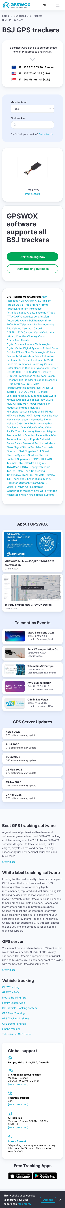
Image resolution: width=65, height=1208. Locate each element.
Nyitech (11, 423)
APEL (38, 300)
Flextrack (36, 360)
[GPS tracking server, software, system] (17, 5)
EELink (20, 352)
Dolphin (11, 352)
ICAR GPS (26, 383)
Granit (21, 375)
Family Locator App (13, 1002)
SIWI (21, 451)
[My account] (52, 5)
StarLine (33, 455)
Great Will (30, 375)
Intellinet (31, 387)
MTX (9, 415)
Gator (10, 367)
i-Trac (10, 383)
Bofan (10, 324)
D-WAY (25, 340)
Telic (20, 463)
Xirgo (32, 494)
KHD (28, 395)
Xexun (24, 494)
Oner (24, 427)
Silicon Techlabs (31, 447)
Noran (47, 419)
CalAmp (16, 328)
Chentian (21, 336)
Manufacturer (19, 102)
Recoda (11, 439)
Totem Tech (23, 470)
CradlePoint (13, 340)
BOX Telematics (23, 324)
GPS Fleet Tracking (13, 1013)
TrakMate (38, 474)
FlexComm (24, 360)
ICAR (17, 383)
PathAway (28, 431)
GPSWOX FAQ (10, 992)
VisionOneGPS (38, 482)
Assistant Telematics (30, 308)
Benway (39, 320)
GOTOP (20, 371)
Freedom (12, 364)
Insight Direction (16, 387)
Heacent (12, 379)
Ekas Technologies (36, 352)
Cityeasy (32, 336)
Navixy (11, 419)
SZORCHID (37, 459)
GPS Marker (33, 371)
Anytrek (29, 300)
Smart (45, 451)
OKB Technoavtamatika (38, 423)
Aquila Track (23, 304)
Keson (21, 395)
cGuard (11, 336)
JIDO (24, 391)
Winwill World (39, 490)
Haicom (51, 375)
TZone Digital (34, 478)
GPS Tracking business (15, 1018)
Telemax (12, 463)
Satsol (18, 443)
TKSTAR (24, 466)
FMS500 (48, 360)
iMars (36, 383)
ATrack (51, 312)
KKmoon (21, 399)
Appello (11, 304)
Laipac (30, 399)
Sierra (10, 447)
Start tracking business (32, 269)
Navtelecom (23, 419)
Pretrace (12, 435)
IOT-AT (41, 387)
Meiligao (24, 407)
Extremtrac (48, 356)
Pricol (21, 435)
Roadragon (22, 439)
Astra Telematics (16, 312)
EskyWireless (26, 356)
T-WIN (48, 459)
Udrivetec (12, 482)
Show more (8, 861)
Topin (47, 466)
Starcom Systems (17, 455)
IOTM (49, 387)
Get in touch (46, 134)
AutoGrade (13, 320)
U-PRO (47, 478)
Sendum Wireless (44, 443)
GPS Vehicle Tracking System (19, 1007)
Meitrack (35, 407)
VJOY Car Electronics (30, 486)
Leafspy (40, 399)
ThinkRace (13, 466)
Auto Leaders (31, 316)
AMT (21, 300)
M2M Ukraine (14, 403)
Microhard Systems (18, 411)
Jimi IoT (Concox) (38, 391)
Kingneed (36, 395)
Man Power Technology (37, 403)
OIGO (20, 423)
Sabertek (45, 439)
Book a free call (17, 1141)
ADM (44, 296)
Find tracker (18, 118)
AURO (18, 316)
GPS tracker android (14, 1023)
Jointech (12, 395)
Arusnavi (12, 308)
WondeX (52, 490)
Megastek (12, 407)
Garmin (48, 364)
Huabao (39, 379)
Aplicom (46, 300)
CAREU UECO (15, 332)
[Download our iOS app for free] (20, 1176)
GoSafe (11, 371)
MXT (29, 415)
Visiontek (12, 486)
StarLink (43, 455)
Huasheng (51, 379)
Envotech (12, 356)
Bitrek (47, 320)
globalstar (43, 367)
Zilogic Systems (45, 494)
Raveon (40, 435)
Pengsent (40, 431)
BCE (31, 320)
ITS (19, 391)
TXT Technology (16, 478)
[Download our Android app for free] (45, 1176)
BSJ (9, 328)
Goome (54, 367)
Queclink (30, 435)
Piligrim (51, 431)
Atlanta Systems (36, 312)
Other (48, 427)
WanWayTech (14, 490)
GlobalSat (30, 367)
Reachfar (50, 435)
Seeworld (28, 443)
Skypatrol (30, 451)
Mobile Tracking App (14, 997)
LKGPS (50, 399)
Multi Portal (19, 415)
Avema (24, 320)
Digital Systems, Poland (37, 348)
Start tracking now (32, 257)
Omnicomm (13, 427)
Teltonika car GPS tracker (17, 1034)
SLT (39, 451)
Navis (45, 415)
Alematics (12, 300)
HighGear (28, 379)
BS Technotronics (44, 324)
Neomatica (37, 419)
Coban (42, 336)
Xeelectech (13, 494)
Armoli (44, 304)
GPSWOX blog (10, 987)
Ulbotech (24, 482)
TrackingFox (14, 474)
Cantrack (27, 328)
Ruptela (34, 439)
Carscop (28, 332)
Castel (38, 332)
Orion (30, 427)
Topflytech (36, 466)
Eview (37, 356)
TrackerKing (38, 470)
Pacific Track (14, 431)
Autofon (44, 316)
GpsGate (46, 371)
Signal (17, 447)
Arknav (36, 304)
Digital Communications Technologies (29, 344)
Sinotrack (12, 451)
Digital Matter (15, 348)
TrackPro (27, 474)
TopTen (11, 470)
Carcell (38, 328)
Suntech (11, 459)
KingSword (49, 395)
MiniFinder (47, 411)
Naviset (53, 415)
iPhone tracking (11, 1028)
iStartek (11, 391)
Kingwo (11, 399)
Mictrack (35, 411)
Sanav (10, 443)
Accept (48, 1200)
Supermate (23, 459)
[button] (57, 5)
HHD (20, 379)
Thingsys (40, 463)
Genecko (19, 367)
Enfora (51, 352)
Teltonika (28, 463)
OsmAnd (39, 427)
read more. (24, 1203)
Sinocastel (48, 447)
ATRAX (11, 316)
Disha (55, 348)
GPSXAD (12, 375)
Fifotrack (12, 360)
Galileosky (38, 364)
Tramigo (50, 474)
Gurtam (41, 375)
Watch (27, 490)
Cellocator (48, 332)
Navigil (37, 415)
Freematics (24, 364)
